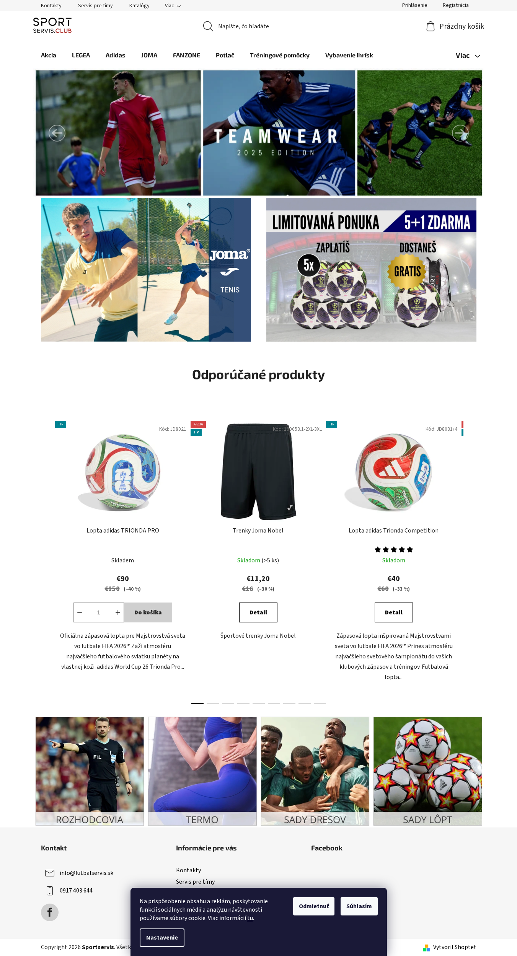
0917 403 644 (76, 890)
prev (47, 560)
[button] (57, 133)
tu (250, 918)
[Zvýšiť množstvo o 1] (118, 612)
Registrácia (456, 5)
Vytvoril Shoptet (454, 947)
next (470, 560)
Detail (258, 612)
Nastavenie (162, 937)
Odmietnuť (314, 906)
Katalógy (139, 6)
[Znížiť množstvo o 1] (79, 612)
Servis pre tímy (95, 6)
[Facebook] (50, 912)
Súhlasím (359, 906)
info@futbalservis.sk (86, 873)
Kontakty (51, 6)
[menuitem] (48, 55)
